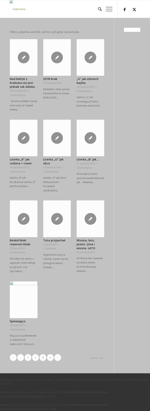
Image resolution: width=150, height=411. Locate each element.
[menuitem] (98, 9)
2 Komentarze (17, 95)
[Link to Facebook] (125, 10)
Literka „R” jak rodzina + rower (21, 161)
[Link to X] (134, 10)
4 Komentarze (17, 252)
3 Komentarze (51, 171)
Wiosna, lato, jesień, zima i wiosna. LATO (86, 244)
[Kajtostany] (18, 9)
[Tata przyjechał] (57, 218)
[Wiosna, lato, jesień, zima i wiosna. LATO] (90, 218)
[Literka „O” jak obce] (57, 138)
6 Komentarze (17, 329)
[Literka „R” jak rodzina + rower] (24, 138)
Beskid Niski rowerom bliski (20, 242)
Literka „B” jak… (88, 159)
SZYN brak (50, 79)
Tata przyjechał (54, 240)
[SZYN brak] (57, 57)
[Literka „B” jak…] (90, 138)
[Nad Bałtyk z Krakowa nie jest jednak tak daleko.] (24, 57)
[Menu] (107, 9)
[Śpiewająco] (24, 299)
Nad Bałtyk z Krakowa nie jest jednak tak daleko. (23, 83)
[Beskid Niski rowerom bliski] (24, 218)
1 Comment (49, 248)
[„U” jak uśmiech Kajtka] (90, 57)
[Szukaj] (98, 9)
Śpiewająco (17, 321)
